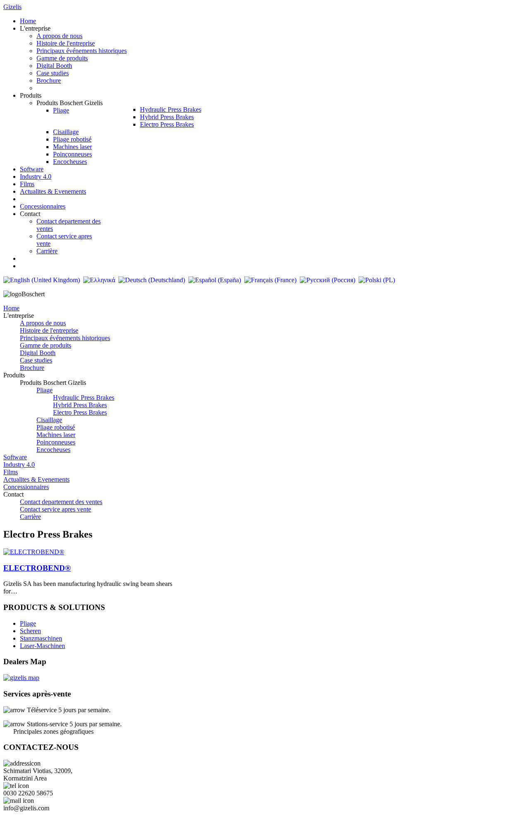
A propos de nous (43, 323)
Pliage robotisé (55, 427)
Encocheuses (53, 449)
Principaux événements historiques (65, 337)
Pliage (44, 390)
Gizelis (12, 6)
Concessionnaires (26, 486)
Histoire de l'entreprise (49, 330)
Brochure (32, 367)
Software (15, 457)
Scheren (30, 630)
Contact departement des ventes (61, 501)
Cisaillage (49, 419)
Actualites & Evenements (36, 479)
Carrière (30, 516)
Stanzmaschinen (41, 638)
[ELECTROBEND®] (33, 551)
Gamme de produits (45, 345)
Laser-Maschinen (42, 645)
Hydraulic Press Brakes (83, 397)
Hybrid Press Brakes (80, 404)
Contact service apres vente (55, 509)
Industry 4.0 (19, 464)
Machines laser (55, 434)
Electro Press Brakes (80, 412)
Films (10, 471)
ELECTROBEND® (37, 568)
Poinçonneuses (55, 442)
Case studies (36, 360)
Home (11, 308)
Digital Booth (37, 352)
